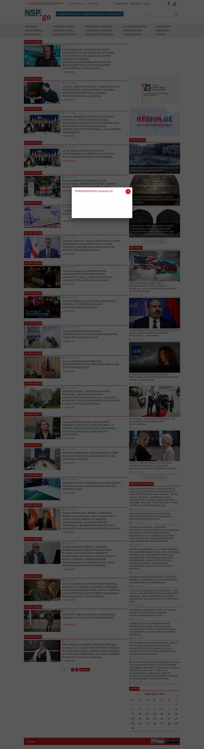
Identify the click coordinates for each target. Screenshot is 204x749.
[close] (128, 191)
